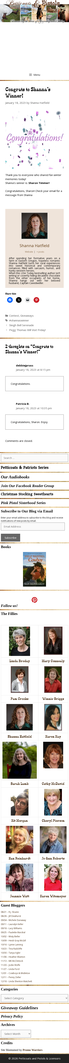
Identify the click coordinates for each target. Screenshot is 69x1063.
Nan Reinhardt (19, 858)
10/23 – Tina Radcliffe (11, 948)
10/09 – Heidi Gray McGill (13, 940)
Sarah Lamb (20, 784)
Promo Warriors (32, 1049)
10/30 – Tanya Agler (11, 952)
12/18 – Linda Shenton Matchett (16, 981)
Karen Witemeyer (53, 896)
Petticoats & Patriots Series (24, 467)
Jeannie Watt (19, 896)
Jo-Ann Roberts (53, 858)
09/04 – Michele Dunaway (13, 920)
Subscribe (10, 537)
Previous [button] (27, 588)
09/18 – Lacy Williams (11, 928)
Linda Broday (19, 661)
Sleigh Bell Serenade (21, 325)
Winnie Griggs (53, 699)
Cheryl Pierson (53, 821)
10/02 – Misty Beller (10, 936)
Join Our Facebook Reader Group (27, 486)
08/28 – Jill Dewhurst (11, 916)
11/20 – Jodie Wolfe (10, 965)
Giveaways (27, 315)
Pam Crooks (19, 699)
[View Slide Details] (34, 569)
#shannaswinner (19, 320)
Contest (14, 315)
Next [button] (41, 588)
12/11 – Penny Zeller (11, 977)
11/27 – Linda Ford (10, 969)
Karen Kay (53, 737)
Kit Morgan (19, 821)
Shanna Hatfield (34, 245)
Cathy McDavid (53, 784)
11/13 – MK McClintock (12, 960)
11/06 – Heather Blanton (13, 956)
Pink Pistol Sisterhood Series (23, 503)
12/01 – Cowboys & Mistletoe (15, 973)
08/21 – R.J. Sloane (10, 911)
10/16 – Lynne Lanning (12, 944)
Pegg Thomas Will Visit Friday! (27, 330)
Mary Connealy (53, 661)
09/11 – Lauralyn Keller (12, 924)
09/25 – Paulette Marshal (13, 932)
